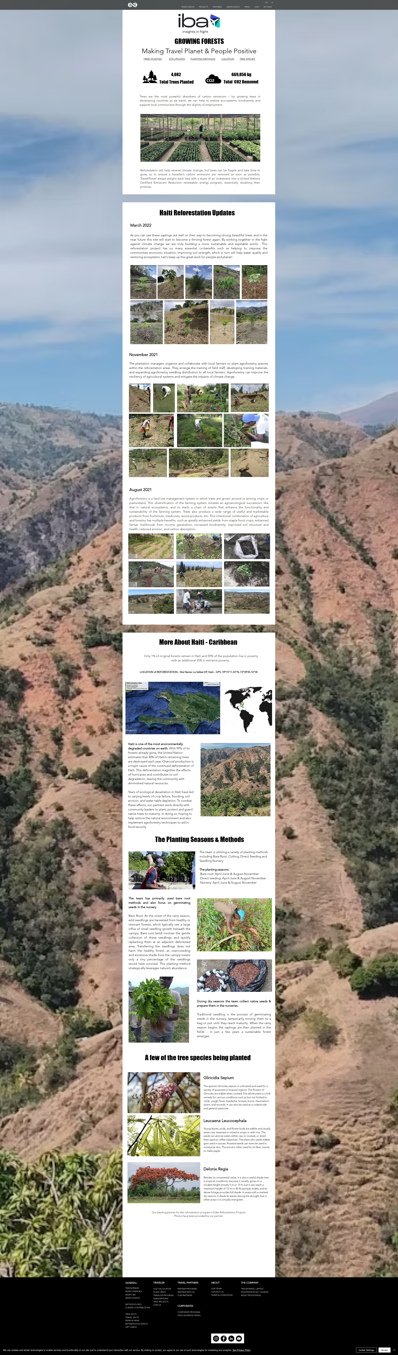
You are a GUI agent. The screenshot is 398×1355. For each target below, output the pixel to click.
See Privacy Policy (242, 1350)
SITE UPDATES (177, 58)
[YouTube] (239, 1339)
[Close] (394, 1350)
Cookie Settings (366, 1350)
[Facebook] (224, 1339)
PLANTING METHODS (203, 58)
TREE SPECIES (247, 58)
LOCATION (228, 58)
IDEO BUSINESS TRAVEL (190, 1315)
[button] (256, 6)
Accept (384, 1350)
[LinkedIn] (231, 1339)
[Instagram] (216, 1339)
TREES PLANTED (152, 58)
